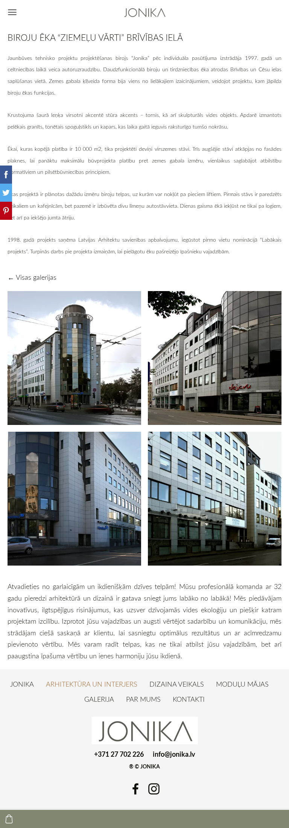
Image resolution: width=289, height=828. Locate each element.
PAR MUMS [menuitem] (143, 699)
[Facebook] (135, 789)
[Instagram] (154, 789)
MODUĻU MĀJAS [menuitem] (242, 683)
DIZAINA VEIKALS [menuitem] (176, 683)
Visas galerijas (36, 277)
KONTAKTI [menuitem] (189, 699)
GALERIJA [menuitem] (99, 699)
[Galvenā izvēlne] (12, 12)
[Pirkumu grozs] (9, 819)
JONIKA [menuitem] (22, 683)
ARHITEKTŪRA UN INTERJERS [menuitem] (91, 683)
